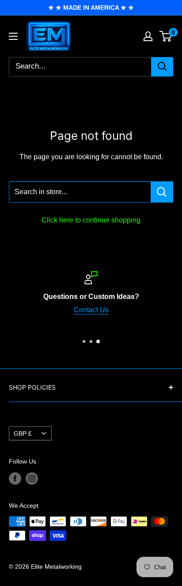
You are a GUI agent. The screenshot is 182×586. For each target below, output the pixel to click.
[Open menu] (13, 36)
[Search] (162, 67)
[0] (165, 36)
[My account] (148, 36)
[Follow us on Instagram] (32, 478)
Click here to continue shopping (91, 220)
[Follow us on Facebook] (15, 478)
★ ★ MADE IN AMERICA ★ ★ (91, 7)
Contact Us (91, 310)
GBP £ (23, 433)
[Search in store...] (162, 192)
